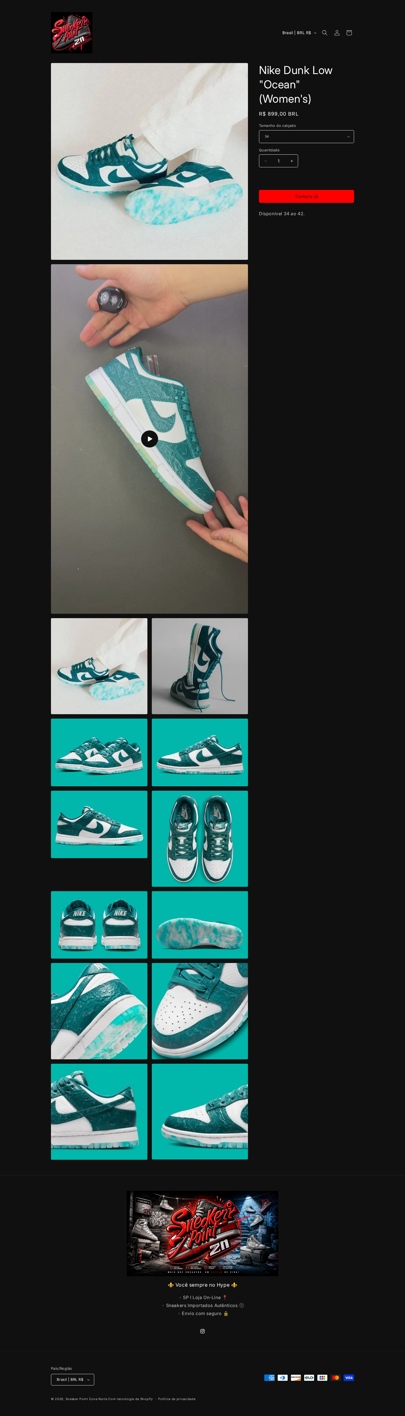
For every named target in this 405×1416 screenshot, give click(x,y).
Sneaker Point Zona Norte (86, 1399)
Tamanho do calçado (277, 125)
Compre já (306, 196)
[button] (325, 33)
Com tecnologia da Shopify (130, 1399)
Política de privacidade (176, 1399)
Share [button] (270, 230)
